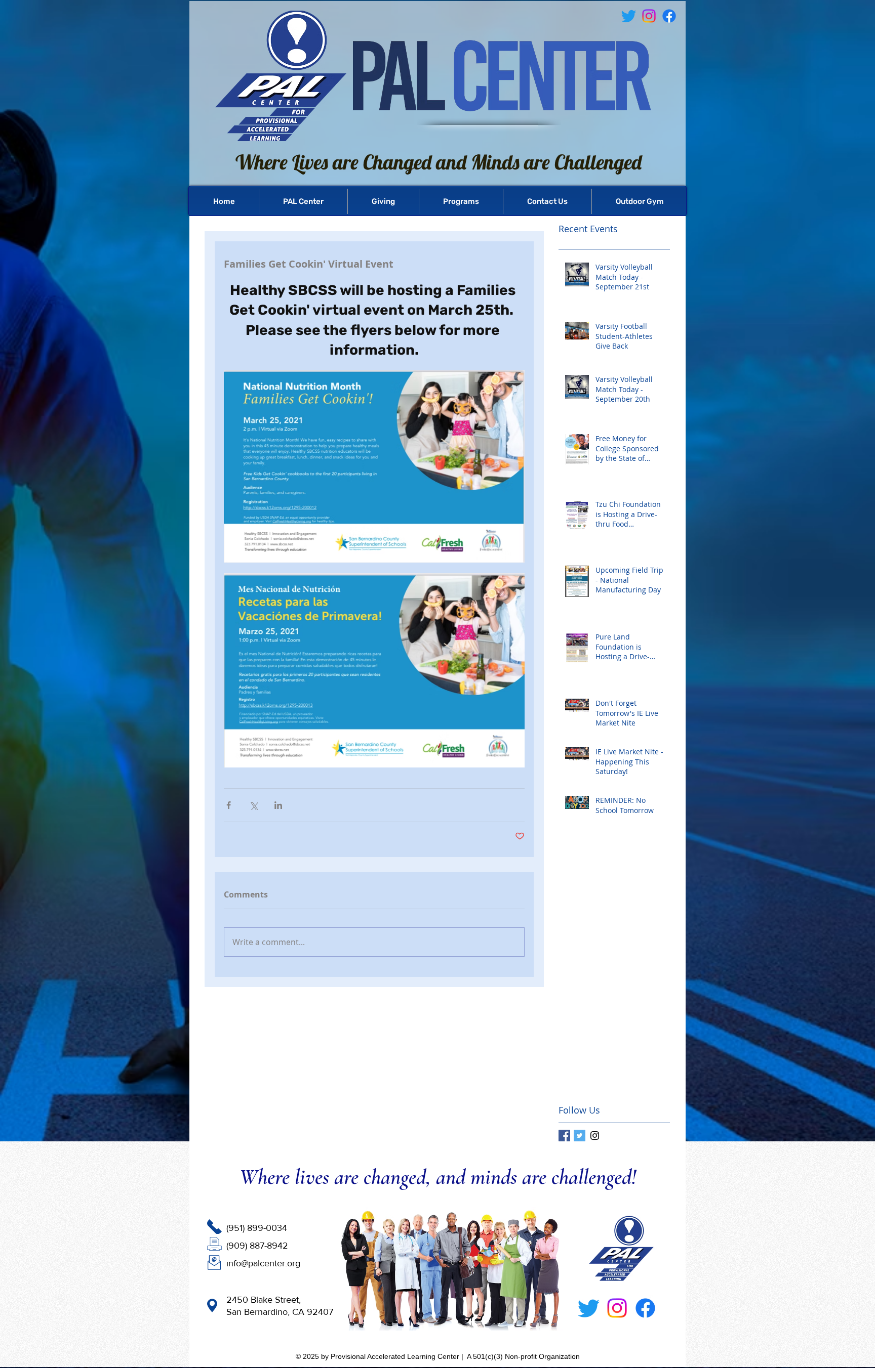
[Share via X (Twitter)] (253, 805)
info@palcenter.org (263, 1263)
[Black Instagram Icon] (595, 1135)
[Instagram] (617, 1308)
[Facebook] (669, 16)
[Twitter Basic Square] (579, 1135)
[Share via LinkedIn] (278, 805)
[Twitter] (589, 1308)
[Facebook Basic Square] (564, 1135)
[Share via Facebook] (228, 805)
